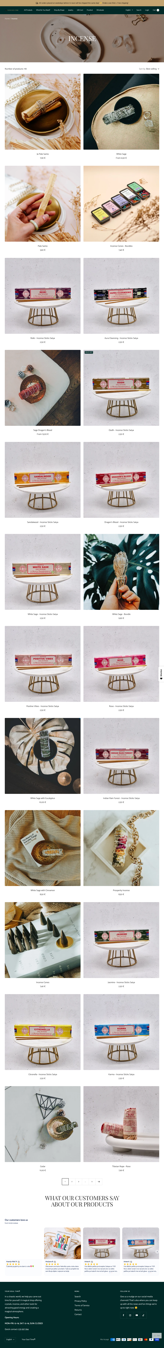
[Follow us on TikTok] (143, 1315)
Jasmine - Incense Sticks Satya (121, 982)
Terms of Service (82, 1305)
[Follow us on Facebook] (123, 1315)
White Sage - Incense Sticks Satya (43, 614)
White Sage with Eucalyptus (42, 798)
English (128, 10)
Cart (155, 10)
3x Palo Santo (43, 154)
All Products (28, 10)
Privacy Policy (81, 1301)
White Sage (121, 154)
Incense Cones (42, 982)
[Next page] (98, 1181)
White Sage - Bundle (121, 614)
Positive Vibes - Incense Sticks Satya (42, 706)
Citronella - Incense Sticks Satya (42, 1074)
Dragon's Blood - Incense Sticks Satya (121, 522)
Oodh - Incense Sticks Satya (121, 430)
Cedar (42, 1166)
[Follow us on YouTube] (136, 1315)
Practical (90, 10)
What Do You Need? (43, 10)
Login (147, 10)
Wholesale (100, 10)
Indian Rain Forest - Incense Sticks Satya (121, 798)
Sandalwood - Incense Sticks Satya (42, 522)
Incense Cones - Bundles (121, 246)
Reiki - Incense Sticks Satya (42, 338)
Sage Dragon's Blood (42, 430)
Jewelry (70, 10)
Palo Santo (43, 246)
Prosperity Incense (121, 890)
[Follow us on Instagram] (130, 1315)
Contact (78, 1314)
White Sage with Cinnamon (43, 890)
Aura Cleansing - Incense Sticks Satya (121, 338)
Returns (78, 1310)
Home (7, 18)
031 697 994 (23, 1329)
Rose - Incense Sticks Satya (121, 706)
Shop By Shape (59, 10)
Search (139, 10)
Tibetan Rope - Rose (121, 1166)
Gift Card (80, 10)
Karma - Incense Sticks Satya (121, 1074)
